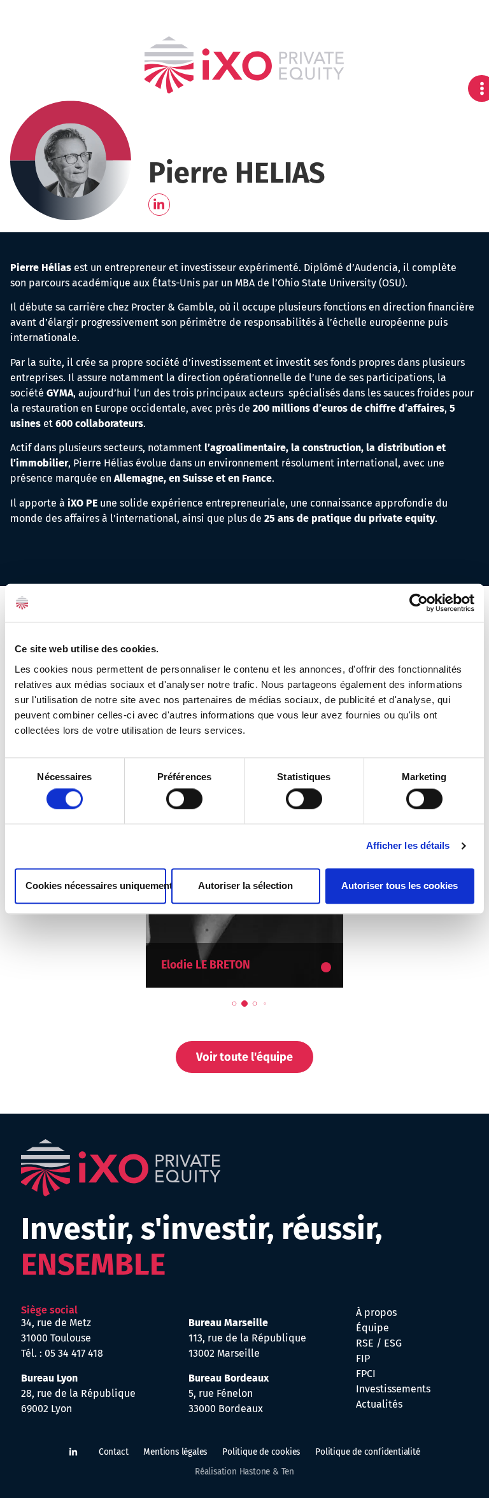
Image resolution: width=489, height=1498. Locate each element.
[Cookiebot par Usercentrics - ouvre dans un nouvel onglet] (418, 602)
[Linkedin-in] (159, 204)
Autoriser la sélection (245, 885)
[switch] (184, 799)
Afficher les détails (408, 846)
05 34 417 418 (74, 1353)
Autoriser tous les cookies (399, 885)
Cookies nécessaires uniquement (95, 885)
